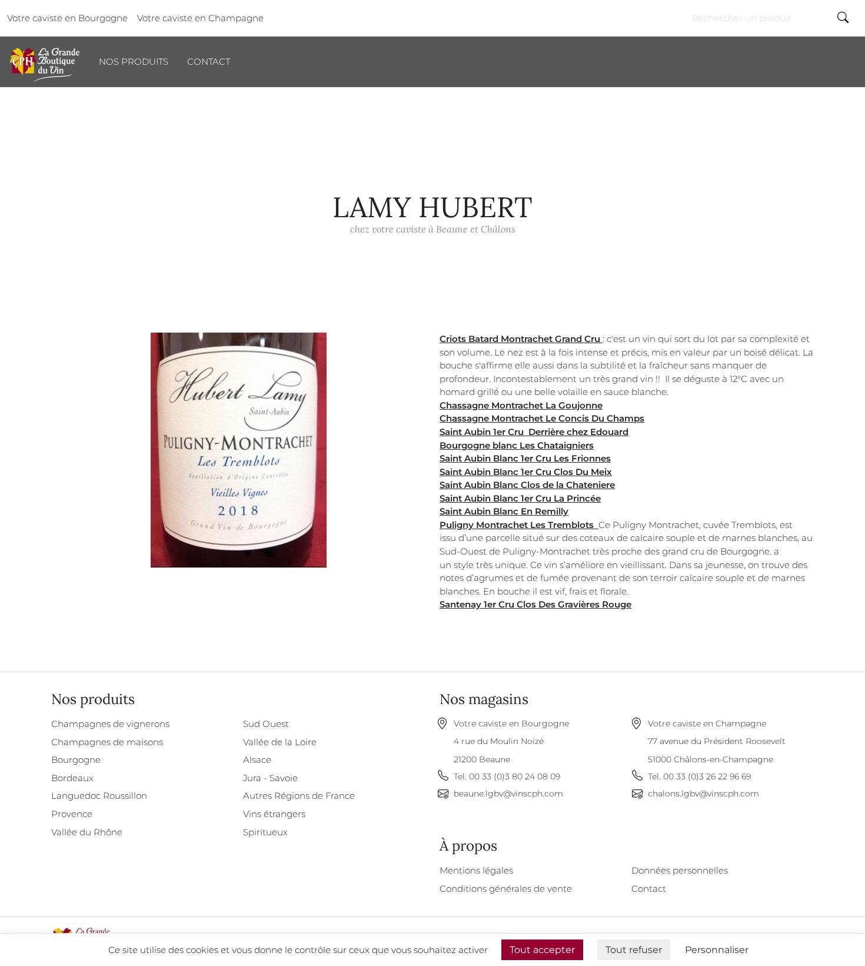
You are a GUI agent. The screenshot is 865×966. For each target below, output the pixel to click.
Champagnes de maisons (107, 742)
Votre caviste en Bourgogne (67, 18)
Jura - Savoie (270, 778)
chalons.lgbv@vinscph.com (703, 793)
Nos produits (133, 61)
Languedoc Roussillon (99, 795)
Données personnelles (679, 870)
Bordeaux (72, 778)
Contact (208, 61)
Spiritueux (265, 832)
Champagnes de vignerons (110, 723)
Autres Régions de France (299, 795)
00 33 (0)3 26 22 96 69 (707, 776)
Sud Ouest (266, 723)
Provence (71, 813)
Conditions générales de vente (506, 888)
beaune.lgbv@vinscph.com (508, 793)
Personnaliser (716, 949)
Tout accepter (542, 949)
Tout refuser (634, 949)
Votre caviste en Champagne (200, 18)
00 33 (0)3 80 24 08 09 (514, 776)
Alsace (257, 759)
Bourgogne (76, 759)
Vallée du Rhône (86, 832)
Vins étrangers (274, 813)
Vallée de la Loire (280, 742)
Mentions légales (476, 870)
